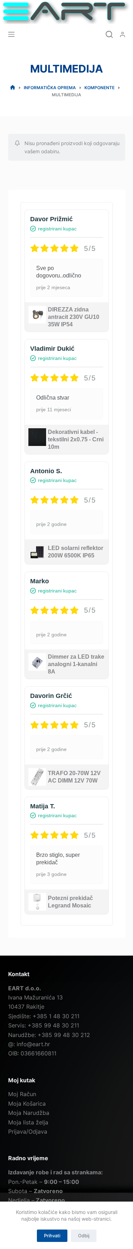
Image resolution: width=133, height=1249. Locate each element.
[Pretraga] (109, 34)
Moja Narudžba (28, 1112)
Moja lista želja (28, 1122)
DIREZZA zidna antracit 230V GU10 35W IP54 (73, 316)
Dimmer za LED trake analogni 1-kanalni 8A (76, 664)
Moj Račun (22, 1094)
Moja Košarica (27, 1103)
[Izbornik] (11, 34)
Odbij (83, 1235)
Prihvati (52, 1235)
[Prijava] (122, 34)
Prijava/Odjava (27, 1131)
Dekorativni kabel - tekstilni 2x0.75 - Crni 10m (76, 439)
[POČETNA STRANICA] (12, 87)
